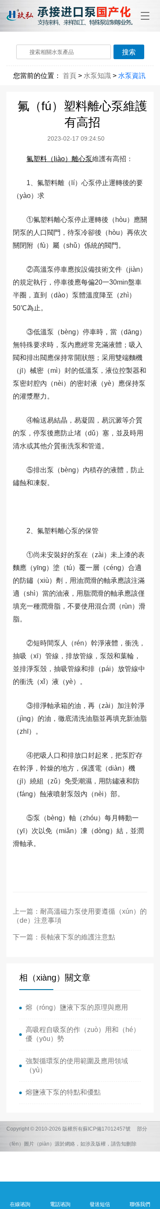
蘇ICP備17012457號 (107, 1129)
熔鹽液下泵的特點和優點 (63, 1092)
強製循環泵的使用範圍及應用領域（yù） (77, 1065)
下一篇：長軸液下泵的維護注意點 (64, 937)
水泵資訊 (131, 75)
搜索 (129, 52)
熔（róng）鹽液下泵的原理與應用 (77, 1007)
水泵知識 (97, 75)
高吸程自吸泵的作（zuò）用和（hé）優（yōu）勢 (83, 1034)
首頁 (69, 75)
